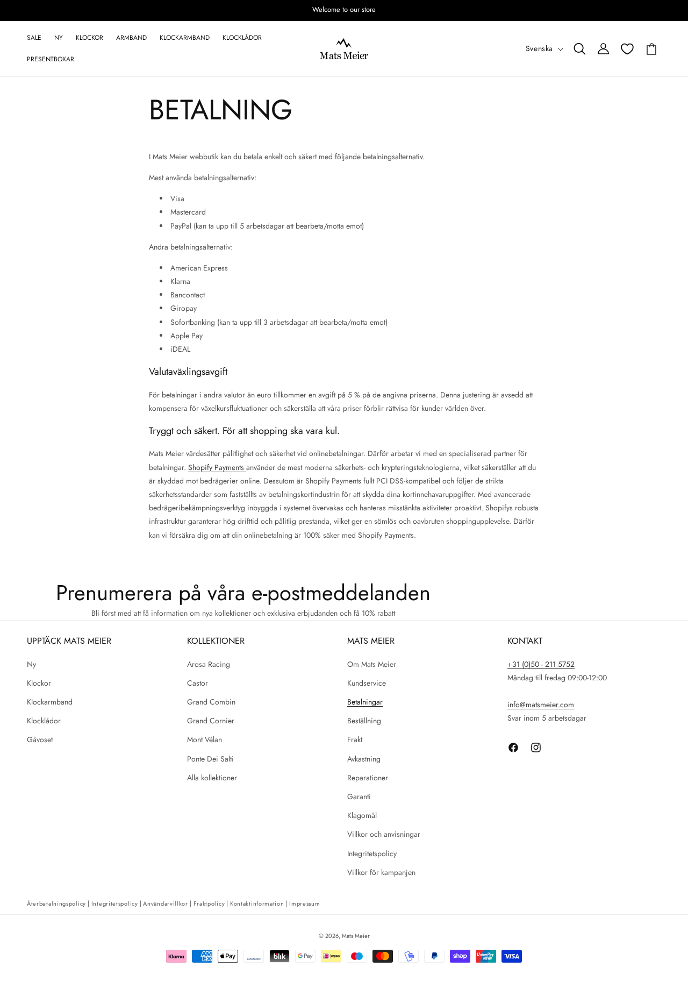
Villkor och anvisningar (383, 834)
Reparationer (367, 777)
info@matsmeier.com (540, 704)
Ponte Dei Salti (210, 758)
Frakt (354, 739)
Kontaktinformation (257, 903)
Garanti (359, 796)
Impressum (304, 903)
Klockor (39, 683)
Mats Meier (356, 935)
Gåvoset (40, 739)
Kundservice (366, 683)
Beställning (364, 720)
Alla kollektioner (212, 777)
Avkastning (364, 758)
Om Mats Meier (371, 664)
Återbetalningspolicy (56, 903)
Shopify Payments (217, 467)
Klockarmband (50, 701)
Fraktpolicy (209, 903)
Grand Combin (211, 701)
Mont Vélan (204, 739)
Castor (197, 683)
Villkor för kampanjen (381, 872)
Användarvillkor (165, 903)
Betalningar (365, 701)
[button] (579, 49)
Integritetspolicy (372, 853)
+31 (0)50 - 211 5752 (541, 664)
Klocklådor (44, 720)
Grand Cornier (210, 720)
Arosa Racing (208, 664)
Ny (31, 664)
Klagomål (362, 815)
